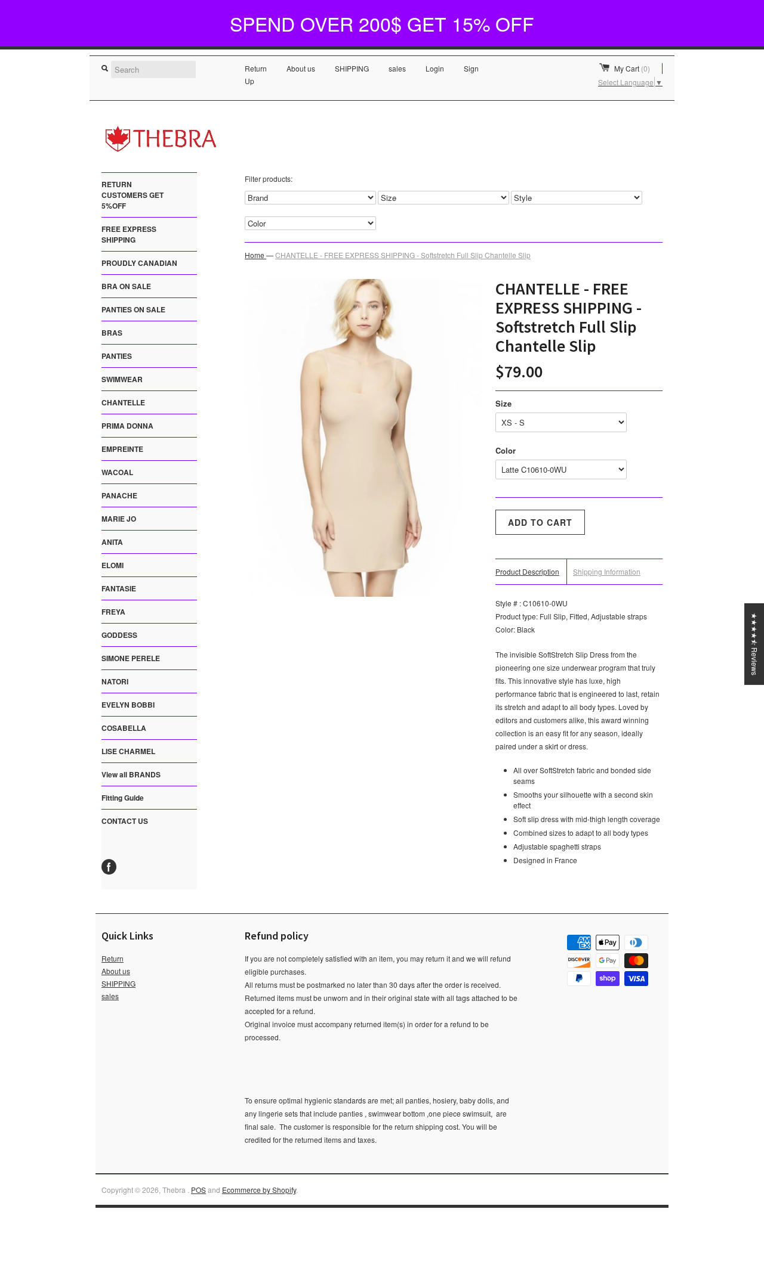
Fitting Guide (122, 797)
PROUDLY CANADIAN (139, 263)
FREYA (113, 611)
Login (435, 68)
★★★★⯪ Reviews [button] (755, 643)
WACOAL (117, 472)
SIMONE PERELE (130, 658)
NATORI (114, 681)
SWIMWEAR (122, 379)
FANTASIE (118, 588)
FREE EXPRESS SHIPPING (128, 234)
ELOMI (112, 565)
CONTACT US (124, 821)
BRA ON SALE (126, 286)
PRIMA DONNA (127, 425)
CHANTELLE (123, 402)
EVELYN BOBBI (128, 704)
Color (505, 450)
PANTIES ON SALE (133, 309)
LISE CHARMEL (128, 751)
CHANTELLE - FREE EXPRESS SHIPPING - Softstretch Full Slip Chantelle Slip (403, 255)
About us (300, 68)
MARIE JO (118, 518)
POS (198, 1190)
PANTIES (116, 356)
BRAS (111, 332)
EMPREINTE (122, 449)
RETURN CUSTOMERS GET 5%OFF (132, 195)
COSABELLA (123, 728)
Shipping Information (606, 571)
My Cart (632, 68)
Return (256, 68)
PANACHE (119, 495)
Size (503, 403)
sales (397, 68)
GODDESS (119, 635)
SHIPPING (352, 68)
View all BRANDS (131, 774)
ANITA (112, 542)
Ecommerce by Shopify (259, 1190)
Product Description (527, 571)
